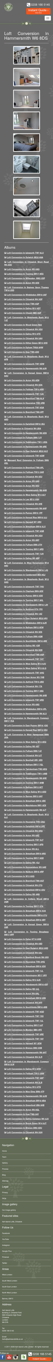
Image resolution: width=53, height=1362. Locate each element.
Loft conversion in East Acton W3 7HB (25, 677)
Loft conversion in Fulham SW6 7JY (24, 437)
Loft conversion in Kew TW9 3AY (23, 1114)
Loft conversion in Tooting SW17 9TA (25, 906)
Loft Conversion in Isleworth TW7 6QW (25, 455)
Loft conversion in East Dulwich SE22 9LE (27, 451)
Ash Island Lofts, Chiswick (12, 1221)
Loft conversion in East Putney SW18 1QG (27, 725)
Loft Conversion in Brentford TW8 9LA (25, 398)
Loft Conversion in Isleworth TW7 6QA (25, 407)
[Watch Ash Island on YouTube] (9, 1357)
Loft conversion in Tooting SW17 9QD (25, 858)
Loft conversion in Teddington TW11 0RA (27, 442)
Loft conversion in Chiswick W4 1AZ (24, 613)
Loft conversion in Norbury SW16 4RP (25, 871)
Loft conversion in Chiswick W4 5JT (24, 755)
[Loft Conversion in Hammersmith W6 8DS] (26, 55)
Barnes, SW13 (7, 1298)
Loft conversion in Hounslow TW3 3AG (26, 821)
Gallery (5, 1163)
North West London (9, 1292)
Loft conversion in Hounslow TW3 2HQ (26, 961)
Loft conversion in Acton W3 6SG (23, 704)
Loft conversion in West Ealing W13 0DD (26, 791)
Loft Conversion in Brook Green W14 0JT (26, 1123)
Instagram (6, 1245)
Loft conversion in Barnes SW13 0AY (25, 796)
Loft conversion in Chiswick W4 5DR (24, 650)
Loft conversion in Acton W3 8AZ (23, 835)
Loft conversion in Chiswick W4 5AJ (24, 952)
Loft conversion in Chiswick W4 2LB (24, 1082)
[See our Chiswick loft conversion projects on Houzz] (23, 1357)
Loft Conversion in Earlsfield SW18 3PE (26, 826)
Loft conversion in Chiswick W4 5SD (24, 943)
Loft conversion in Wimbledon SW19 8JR (27, 622)
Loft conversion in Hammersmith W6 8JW (27, 1096)
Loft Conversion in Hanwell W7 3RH (24, 522)
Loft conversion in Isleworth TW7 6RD (25, 699)
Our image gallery (9, 1210)
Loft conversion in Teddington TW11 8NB (27, 773)
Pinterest (5, 1257)
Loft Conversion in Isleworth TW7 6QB (25, 531)
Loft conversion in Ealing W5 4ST (23, 746)
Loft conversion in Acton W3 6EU (23, 485)
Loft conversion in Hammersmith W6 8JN (26, 368)
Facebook (6, 1233)
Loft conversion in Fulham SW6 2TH (24, 544)
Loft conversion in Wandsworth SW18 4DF (27, 984)
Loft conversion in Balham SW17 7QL (25, 764)
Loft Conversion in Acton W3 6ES (23, 282)
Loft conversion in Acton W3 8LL (23, 849)
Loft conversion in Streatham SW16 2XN (26, 998)
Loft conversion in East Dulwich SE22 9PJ (27, 618)
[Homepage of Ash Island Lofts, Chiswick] (11, 12)
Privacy (5, 1192)
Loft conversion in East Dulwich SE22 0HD (27, 948)
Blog (4, 1175)
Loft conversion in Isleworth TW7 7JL (25, 970)
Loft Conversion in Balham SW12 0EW (25, 627)
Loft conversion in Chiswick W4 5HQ (25, 830)
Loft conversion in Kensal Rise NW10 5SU (27, 730)
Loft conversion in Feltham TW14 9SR (25, 389)
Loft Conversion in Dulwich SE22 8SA (25, 257)
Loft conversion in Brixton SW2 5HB (24, 1047)
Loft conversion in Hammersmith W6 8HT (27, 1052)
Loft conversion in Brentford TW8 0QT (25, 880)
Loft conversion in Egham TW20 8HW (25, 347)
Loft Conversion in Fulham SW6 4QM (25, 636)
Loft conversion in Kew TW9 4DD (23, 352)
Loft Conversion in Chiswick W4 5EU (24, 476)
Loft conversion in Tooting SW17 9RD (25, 549)
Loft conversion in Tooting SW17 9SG (25, 690)
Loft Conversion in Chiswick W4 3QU (25, 329)
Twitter (4, 1263)
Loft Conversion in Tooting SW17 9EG (25, 273)
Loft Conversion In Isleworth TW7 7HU (25, 586)
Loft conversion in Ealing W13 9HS (24, 1068)
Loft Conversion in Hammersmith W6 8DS (27, 433)
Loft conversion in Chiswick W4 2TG (24, 885)
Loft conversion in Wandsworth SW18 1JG (27, 570)
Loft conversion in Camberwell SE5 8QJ (26, 574)
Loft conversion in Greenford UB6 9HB (25, 1105)
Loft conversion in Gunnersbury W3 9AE (26, 867)
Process (5, 1169)
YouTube (5, 1239)
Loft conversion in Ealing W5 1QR (23, 645)
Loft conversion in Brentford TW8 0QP (25, 654)
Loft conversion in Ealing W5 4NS (23, 894)
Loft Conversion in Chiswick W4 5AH (24, 338)
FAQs (4, 1198)
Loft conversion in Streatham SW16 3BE (26, 800)
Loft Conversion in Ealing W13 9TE (24, 333)
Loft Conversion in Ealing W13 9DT (24, 308)
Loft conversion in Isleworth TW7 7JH (25, 553)
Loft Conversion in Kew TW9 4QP (23, 303)
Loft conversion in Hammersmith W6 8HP (27, 508)
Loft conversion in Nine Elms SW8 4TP (25, 1091)
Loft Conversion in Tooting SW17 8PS (25, 844)
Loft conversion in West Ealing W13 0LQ (26, 668)
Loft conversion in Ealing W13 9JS (23, 979)
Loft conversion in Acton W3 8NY (23, 540)
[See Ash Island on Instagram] (15, 1357)
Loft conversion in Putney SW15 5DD (25, 595)
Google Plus (7, 1251)
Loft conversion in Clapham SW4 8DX (25, 591)
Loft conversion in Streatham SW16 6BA (26, 1100)
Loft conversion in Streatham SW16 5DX (26, 966)
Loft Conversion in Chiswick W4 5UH (24, 1132)
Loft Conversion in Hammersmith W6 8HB (27, 490)
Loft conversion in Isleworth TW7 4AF (25, 1078)
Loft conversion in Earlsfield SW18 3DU (26, 889)
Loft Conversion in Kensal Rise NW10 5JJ (27, 517)
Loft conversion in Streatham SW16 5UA (26, 910)
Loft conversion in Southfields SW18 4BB (27, 1007)
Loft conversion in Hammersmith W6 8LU (27, 713)
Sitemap (5, 1181)
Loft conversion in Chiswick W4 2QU (25, 535)
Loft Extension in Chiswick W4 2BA (24, 428)
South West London (9, 1280)
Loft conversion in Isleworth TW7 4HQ (25, 672)
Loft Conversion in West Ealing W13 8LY (26, 494)
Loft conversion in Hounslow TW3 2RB (26, 403)
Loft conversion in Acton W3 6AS (23, 481)
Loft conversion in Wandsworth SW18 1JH (27, 604)
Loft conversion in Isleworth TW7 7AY (25, 1038)
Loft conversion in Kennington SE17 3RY (27, 975)
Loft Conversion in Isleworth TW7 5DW (25, 363)
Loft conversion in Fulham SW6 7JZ (24, 751)
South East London (9, 1286)
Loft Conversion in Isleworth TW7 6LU (25, 252)
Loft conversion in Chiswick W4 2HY (24, 1002)
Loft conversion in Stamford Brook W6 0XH (28, 957)
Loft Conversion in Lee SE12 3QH (23, 499)
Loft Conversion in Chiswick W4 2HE (24, 503)
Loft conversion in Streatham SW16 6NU (26, 853)
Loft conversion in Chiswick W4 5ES (24, 631)
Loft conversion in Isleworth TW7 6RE (25, 1034)
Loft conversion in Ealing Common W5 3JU (28, 1118)
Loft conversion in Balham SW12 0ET (25, 787)
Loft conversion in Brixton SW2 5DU (24, 1127)
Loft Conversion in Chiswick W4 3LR (24, 1057)
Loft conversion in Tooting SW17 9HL (25, 600)
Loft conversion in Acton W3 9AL (23, 993)
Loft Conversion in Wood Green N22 (24, 324)
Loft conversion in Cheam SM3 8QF (24, 312)
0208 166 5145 (8, 1330)
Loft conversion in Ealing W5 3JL (23, 989)
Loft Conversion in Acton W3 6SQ (23, 269)
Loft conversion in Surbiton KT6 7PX (25, 609)
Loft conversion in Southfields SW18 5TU (27, 915)
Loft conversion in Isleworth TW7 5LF (25, 839)
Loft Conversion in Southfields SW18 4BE (27, 641)
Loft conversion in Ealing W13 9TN (24, 1087)
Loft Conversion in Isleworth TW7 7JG (25, 393)
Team (4, 1157)
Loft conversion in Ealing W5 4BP (23, 558)
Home (4, 1151)
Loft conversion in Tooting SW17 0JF (25, 1025)
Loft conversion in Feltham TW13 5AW (25, 1073)
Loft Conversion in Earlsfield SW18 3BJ (26, 423)
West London (7, 1274)
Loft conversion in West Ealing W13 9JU (26, 663)
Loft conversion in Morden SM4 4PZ (24, 1029)
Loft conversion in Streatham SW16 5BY (26, 919)
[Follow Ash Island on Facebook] (2, 1357)
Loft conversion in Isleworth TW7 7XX (25, 1016)
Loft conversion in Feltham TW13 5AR (25, 472)
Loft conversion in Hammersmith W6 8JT (26, 809)
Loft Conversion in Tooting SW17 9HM (25, 782)
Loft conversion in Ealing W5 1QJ (23, 862)
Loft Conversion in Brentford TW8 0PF (25, 412)
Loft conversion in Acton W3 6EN (23, 380)
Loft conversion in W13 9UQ (20, 876)
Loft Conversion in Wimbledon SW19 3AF (27, 294)
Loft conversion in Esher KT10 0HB (24, 939)
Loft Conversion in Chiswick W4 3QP (24, 299)
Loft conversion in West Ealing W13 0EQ (26, 741)
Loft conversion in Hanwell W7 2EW (24, 1043)
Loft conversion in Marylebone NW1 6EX (26, 805)
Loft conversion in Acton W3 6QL (23, 1109)
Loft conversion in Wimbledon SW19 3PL (27, 709)
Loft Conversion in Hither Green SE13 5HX (27, 342)
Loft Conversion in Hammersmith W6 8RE (27, 446)
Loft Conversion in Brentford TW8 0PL (25, 467)
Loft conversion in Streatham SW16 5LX (26, 526)
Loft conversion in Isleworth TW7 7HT (25, 659)
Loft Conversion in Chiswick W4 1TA (24, 686)
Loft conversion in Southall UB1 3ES (24, 760)
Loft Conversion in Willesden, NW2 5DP (26, 278)
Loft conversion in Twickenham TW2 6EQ (27, 769)
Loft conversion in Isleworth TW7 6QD (25, 1011)
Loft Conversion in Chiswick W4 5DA (24, 384)
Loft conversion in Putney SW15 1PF (25, 512)
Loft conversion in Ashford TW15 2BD (25, 681)
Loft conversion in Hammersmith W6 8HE (27, 778)
